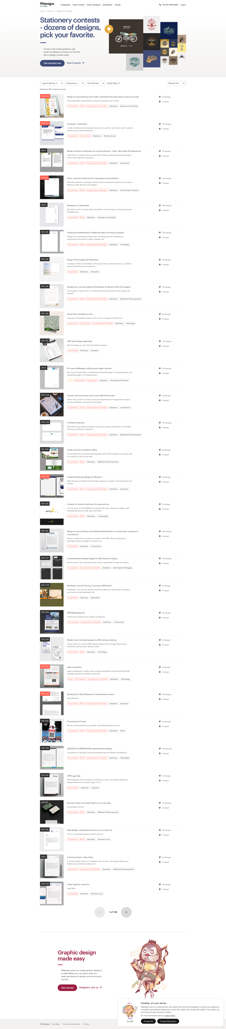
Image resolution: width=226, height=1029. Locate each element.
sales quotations (74, 667)
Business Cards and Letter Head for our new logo (89, 803)
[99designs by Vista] (47, 4)
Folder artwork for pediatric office (82, 450)
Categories (65, 5)
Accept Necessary (168, 1021)
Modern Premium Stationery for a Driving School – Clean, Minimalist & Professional (104, 151)
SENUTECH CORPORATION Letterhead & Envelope (89, 748)
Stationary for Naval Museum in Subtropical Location (90, 694)
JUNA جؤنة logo (74, 776)
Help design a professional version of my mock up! (89, 830)
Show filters (112, 83)
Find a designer (93, 5)
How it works (78, 5)
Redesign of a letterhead (78, 205)
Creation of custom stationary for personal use (88, 504)
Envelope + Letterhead (77, 124)
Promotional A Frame (76, 721)
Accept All (148, 1021)
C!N (131, 1021)
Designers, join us (89, 987)
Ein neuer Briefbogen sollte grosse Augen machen (89, 368)
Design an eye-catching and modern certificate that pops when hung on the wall (103, 97)
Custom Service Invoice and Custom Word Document (91, 395)
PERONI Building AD (76, 613)
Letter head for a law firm (78, 884)
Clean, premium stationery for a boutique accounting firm (93, 178)
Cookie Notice (169, 1016)
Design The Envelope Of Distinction (83, 260)
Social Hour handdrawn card (80, 314)
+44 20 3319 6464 (170, 5)
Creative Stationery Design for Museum (84, 477)
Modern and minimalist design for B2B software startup (91, 640)
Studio (118, 5)
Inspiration (107, 5)
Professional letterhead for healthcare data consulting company (95, 232)
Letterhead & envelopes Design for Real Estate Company (92, 558)
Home (42, 11)
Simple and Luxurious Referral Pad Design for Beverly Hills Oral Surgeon (99, 287)
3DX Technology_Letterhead (79, 341)
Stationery (51, 11)
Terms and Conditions (71, 1024)
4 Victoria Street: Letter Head (80, 857)
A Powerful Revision (76, 422)
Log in (183, 5)
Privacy (86, 1024)
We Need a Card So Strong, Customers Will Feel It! (89, 585)
